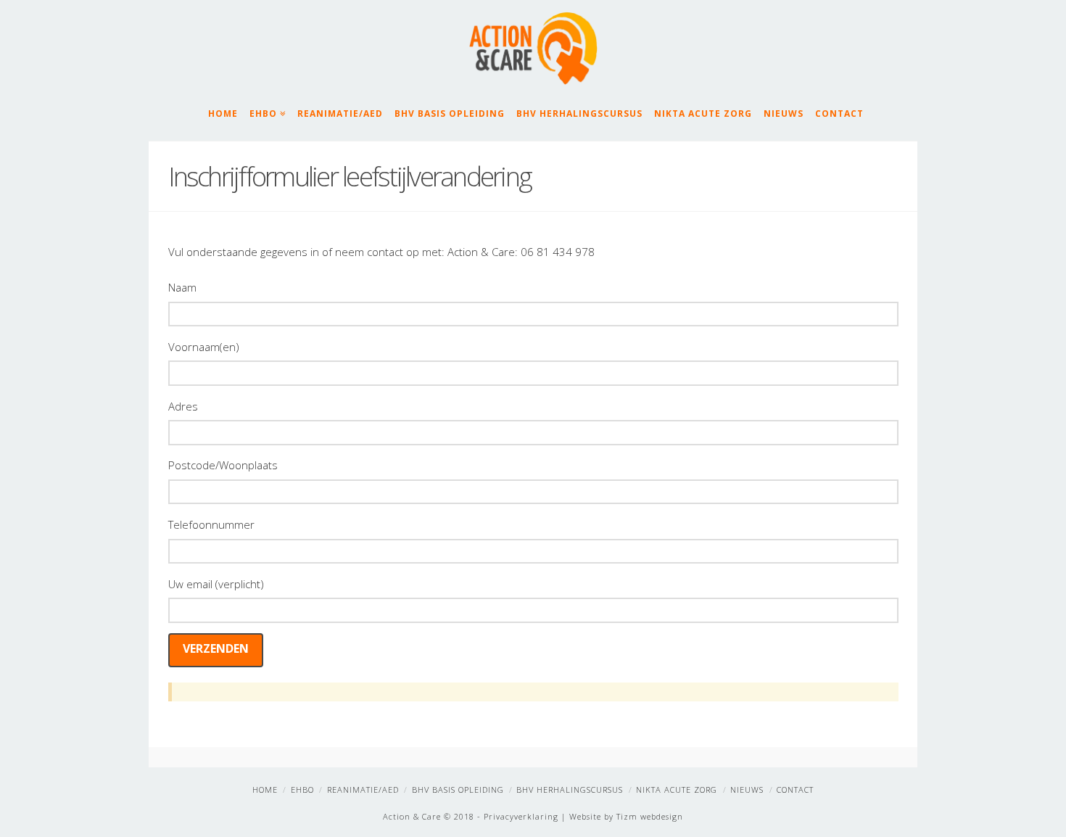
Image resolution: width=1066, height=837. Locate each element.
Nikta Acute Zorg (703, 113)
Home (223, 113)
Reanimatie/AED (340, 113)
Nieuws (783, 113)
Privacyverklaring (521, 816)
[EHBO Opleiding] (533, 48)
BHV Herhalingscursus (579, 113)
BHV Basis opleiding (449, 113)
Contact (839, 113)
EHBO (266, 112)
